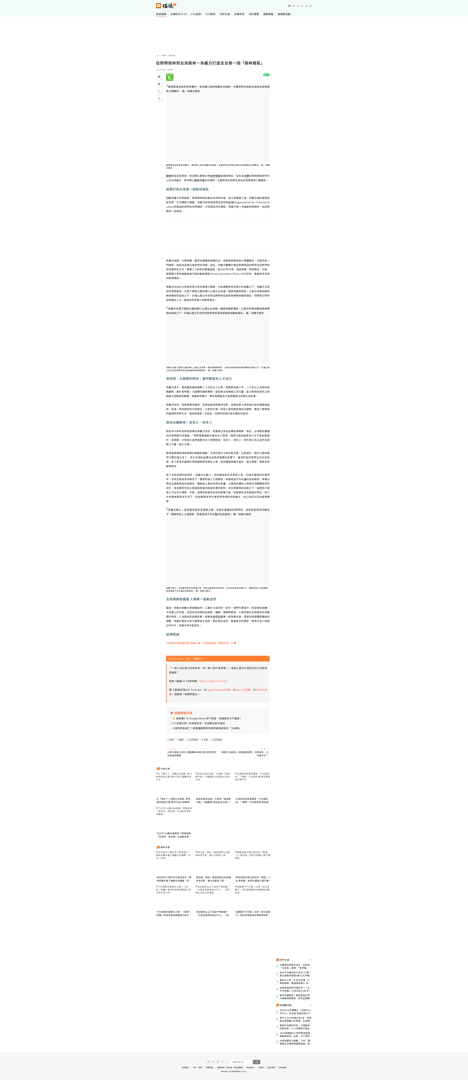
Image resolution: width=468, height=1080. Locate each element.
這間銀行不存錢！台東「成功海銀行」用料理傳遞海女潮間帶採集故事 (253, 913)
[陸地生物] (169, 77)
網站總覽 (282, 1067)
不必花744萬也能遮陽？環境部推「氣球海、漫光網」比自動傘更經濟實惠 (174, 835)
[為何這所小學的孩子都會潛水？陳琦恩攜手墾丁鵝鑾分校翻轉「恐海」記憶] (174, 863)
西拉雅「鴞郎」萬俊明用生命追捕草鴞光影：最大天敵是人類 (213, 879)
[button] (311, 6)
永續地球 (239, 14)
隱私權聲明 (238, 1067)
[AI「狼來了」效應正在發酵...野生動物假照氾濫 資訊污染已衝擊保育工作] (174, 784)
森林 (171, 739)
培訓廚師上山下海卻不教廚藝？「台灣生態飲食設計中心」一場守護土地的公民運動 (213, 913)
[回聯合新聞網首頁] (158, 5)
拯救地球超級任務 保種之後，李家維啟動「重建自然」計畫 (202, 643)
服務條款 (221, 1067)
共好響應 (254, 14)
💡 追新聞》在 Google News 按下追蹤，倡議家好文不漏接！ (207, 718)
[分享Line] (159, 84)
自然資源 (193, 739)
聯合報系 (250, 1067)
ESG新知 (210, 14)
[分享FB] (159, 77)
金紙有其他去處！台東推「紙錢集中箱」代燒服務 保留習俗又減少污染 (213, 800)
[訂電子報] (302, 6)
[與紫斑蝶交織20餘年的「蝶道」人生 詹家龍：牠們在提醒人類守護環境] (253, 863)
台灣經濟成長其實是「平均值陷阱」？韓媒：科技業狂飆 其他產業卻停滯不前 (253, 800)
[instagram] (293, 6)
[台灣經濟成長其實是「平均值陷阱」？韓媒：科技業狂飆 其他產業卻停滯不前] (253, 784)
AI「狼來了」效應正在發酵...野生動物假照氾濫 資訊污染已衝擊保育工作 (174, 800)
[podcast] (298, 6)
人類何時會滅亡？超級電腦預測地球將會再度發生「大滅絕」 (206, 728)
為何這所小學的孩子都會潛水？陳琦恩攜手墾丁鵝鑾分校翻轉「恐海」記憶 (174, 879)
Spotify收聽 (243, 689)
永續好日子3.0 (179, 14)
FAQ (194, 1067)
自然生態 (218, 739)
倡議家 (163, 55)
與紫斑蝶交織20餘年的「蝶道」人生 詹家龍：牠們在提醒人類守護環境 (253, 879)
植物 (181, 739)
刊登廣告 (185, 1067)
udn (157, 55)
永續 (206, 739)
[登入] (306, 6)
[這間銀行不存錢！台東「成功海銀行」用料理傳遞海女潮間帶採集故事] (253, 897)
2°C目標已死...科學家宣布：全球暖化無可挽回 (198, 723)
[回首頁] (166, 5)
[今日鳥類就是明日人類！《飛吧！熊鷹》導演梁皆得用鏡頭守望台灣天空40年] (174, 897)
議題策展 (268, 14)
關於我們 (271, 1067)
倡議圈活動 (284, 14)
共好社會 (225, 14)
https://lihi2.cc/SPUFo (213, 681)
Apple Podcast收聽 (218, 689)
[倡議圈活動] (311, 1005)
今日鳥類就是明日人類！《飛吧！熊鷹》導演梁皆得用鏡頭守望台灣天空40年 (174, 913)
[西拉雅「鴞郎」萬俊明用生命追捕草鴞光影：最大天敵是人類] (213, 863)
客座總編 (161, 14)
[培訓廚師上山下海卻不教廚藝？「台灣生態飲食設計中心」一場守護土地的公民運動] (213, 897)
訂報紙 (261, 1067)
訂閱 (256, 1062)
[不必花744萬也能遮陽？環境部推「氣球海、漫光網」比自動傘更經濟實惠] (174, 819)
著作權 (229, 1067)
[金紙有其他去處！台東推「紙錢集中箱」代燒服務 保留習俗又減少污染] (213, 784)
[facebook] (289, 6)
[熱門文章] (311, 959)
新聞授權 (209, 1067)
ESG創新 (196, 14)
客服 (200, 1067)
